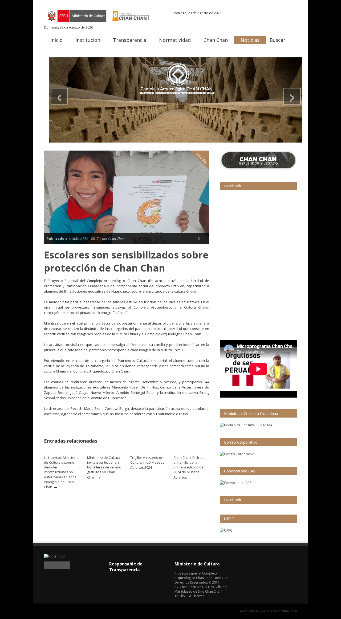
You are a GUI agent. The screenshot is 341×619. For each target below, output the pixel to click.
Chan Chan (216, 40)
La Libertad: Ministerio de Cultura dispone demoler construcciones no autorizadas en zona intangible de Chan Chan (61, 472)
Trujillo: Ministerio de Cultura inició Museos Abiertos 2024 (147, 462)
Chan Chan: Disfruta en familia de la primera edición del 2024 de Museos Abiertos (189, 467)
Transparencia (129, 40)
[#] (175, 100)
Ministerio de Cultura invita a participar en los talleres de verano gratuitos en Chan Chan (104, 467)
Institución (87, 40)
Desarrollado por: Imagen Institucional (268, 611)
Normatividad (175, 40)
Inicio (56, 40)
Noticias (250, 40)
